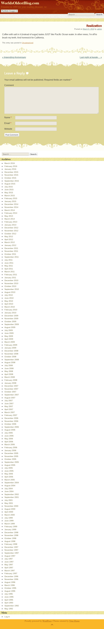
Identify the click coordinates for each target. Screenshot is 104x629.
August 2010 (9, 292)
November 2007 (11, 389)
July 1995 (8, 594)
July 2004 (8, 488)
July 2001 (8, 500)
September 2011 (11, 257)
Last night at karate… (91, 57)
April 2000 (8, 512)
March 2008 (9, 377)
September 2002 (11, 494)
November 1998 (11, 535)
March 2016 (9, 163)
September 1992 (11, 606)
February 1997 (10, 573)
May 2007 (8, 406)
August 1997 (9, 556)
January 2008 (10, 383)
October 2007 (10, 392)
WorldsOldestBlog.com (20, 3)
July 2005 (8, 468)
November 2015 (11, 175)
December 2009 (11, 316)
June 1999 (9, 521)
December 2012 (11, 228)
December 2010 (11, 280)
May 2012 (8, 236)
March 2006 (9, 444)
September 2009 (11, 324)
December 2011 (11, 248)
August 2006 (9, 430)
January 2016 (10, 169)
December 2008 (11, 351)
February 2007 (10, 415)
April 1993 (8, 603)
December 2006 (11, 418)
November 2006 (11, 421)
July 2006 (8, 433)
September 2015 (11, 181)
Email (7, 123)
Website (8, 129)
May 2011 (8, 266)
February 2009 (10, 345)
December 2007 (11, 386)
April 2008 (8, 374)
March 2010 (9, 307)
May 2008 (8, 371)
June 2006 (9, 436)
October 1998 (10, 538)
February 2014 (10, 213)
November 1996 (11, 579)
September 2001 (11, 497)
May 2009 (8, 336)
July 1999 (8, 518)
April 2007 (8, 409)
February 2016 (10, 166)
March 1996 (9, 585)
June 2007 (9, 403)
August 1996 (9, 582)
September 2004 (11, 482)
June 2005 (9, 471)
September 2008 (11, 359)
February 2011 (10, 274)
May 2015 (8, 192)
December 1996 (11, 576)
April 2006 (8, 442)
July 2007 (8, 400)
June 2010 (9, 298)
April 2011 (8, 269)
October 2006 (10, 424)
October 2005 (10, 459)
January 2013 (10, 225)
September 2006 (11, 427)
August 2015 (9, 184)
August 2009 (9, 327)
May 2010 (8, 301)
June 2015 (9, 189)
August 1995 (9, 591)
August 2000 (9, 509)
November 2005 (11, 456)
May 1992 (8, 609)
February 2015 (10, 198)
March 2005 (9, 480)
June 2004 (9, 491)
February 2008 (10, 380)
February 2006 (10, 447)
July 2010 (8, 295)
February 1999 (10, 526)
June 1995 (9, 597)
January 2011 (10, 277)
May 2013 (8, 216)
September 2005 (11, 462)
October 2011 (10, 254)
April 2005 (8, 477)
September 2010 (11, 289)
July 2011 (8, 260)
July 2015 (8, 187)
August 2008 (9, 362)
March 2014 (9, 210)
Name (8, 117)
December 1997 (11, 547)
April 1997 (8, 567)
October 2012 (10, 234)
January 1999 (10, 529)
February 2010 (10, 310)
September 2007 (11, 395)
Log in (7, 617)
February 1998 (10, 544)
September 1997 (11, 553)
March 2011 (9, 272)
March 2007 (9, 412)
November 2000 (11, 506)
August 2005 (9, 465)
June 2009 (9, 333)
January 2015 (10, 201)
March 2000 (9, 515)
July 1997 (8, 559)
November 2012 (11, 231)
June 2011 (8, 263)
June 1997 (9, 562)
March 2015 (9, 195)
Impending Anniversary (14, 57)
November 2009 (11, 318)
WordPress (47, 620)
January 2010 (10, 313)
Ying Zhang (74, 620)
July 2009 (8, 330)
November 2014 (11, 207)
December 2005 (11, 453)
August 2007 (9, 398)
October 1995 (10, 588)
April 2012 (8, 239)
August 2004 (9, 485)
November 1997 (11, 550)
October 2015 (10, 178)
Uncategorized (27, 43)
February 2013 (10, 222)
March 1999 (9, 524)
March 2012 (9, 242)
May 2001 (8, 503)
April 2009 (8, 339)
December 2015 (11, 172)
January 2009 (10, 348)
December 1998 (11, 532)
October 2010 (10, 286)
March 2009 (9, 342)
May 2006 (8, 439)
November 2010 (11, 283)
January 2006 (10, 450)
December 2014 (11, 204)
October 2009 (10, 321)
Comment (9, 85)
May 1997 (8, 565)
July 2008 (8, 365)
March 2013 (9, 219)
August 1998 (9, 541)
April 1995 (8, 600)
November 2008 (11, 354)
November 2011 (11, 251)
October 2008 (10, 357)
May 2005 (8, 474)
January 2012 (10, 245)
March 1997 (9, 570)
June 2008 (9, 368)
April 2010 (8, 304)
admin (99, 29)
